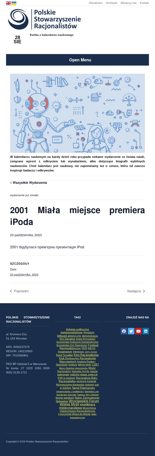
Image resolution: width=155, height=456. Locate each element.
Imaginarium (65, 351)
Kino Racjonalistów (86, 355)
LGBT (95, 364)
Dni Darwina (67, 338)
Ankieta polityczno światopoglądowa (75, 331)
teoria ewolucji (65, 397)
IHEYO (91, 348)
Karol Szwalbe (64, 355)
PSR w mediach (66, 378)
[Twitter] (131, 331)
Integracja (78, 351)
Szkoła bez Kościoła (66, 394)
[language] (9, 2)
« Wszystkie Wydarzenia (28, 182)
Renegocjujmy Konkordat (70, 384)
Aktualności (96, 2)
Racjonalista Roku (86, 377)
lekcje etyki (84, 364)
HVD (84, 348)
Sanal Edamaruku (83, 387)
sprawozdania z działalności (70, 391)
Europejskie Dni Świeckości (72, 345)
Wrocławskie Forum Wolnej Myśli (79, 402)
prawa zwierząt (88, 374)
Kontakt (144, 2)
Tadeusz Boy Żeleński (88, 394)
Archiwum (111, 2)
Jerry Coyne (91, 352)
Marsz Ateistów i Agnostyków (73, 368)
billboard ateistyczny (69, 335)
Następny (134, 291)
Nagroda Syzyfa (80, 371)
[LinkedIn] (145, 331)
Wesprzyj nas (129, 2)
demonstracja (90, 335)
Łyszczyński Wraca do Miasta (74, 414)
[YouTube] (138, 331)
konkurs (72, 364)
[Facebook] (124, 331)
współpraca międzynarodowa (77, 406)
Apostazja (88, 332)
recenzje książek (86, 381)
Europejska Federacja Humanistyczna (77, 342)
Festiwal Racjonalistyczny (79, 347)
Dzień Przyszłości (85, 339)
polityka (74, 374)
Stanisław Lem (92, 391)
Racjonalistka (67, 381)
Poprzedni (21, 291)
